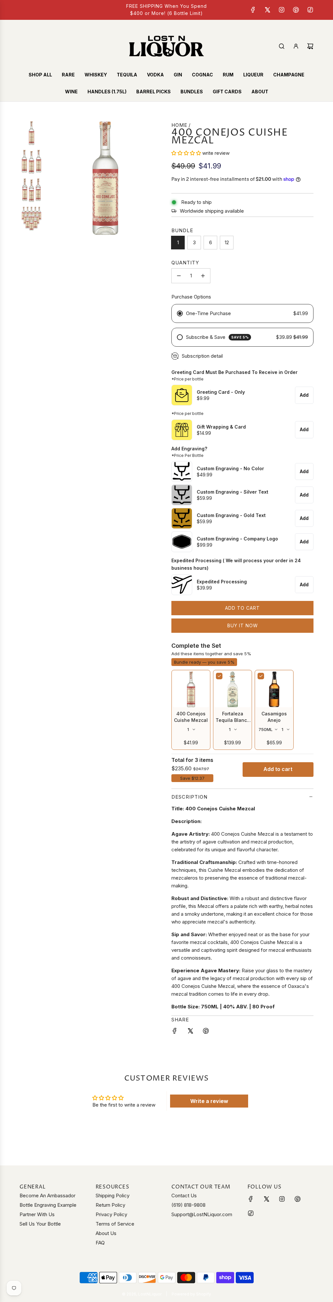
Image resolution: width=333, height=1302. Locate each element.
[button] (186, 153)
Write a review (209, 1101)
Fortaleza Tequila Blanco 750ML (233, 720)
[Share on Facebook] (174, 1032)
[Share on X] (190, 1032)
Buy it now (242, 625)
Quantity (185, 262)
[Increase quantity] (203, 276)
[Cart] (310, 46)
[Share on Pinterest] (206, 1032)
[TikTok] (310, 10)
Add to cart (277, 769)
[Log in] (296, 46)
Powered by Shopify (191, 1294)
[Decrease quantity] (179, 276)
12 (227, 242)
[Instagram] (281, 10)
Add (304, 395)
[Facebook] (253, 10)
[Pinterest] (296, 10)
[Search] (281, 46)
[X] (267, 10)
